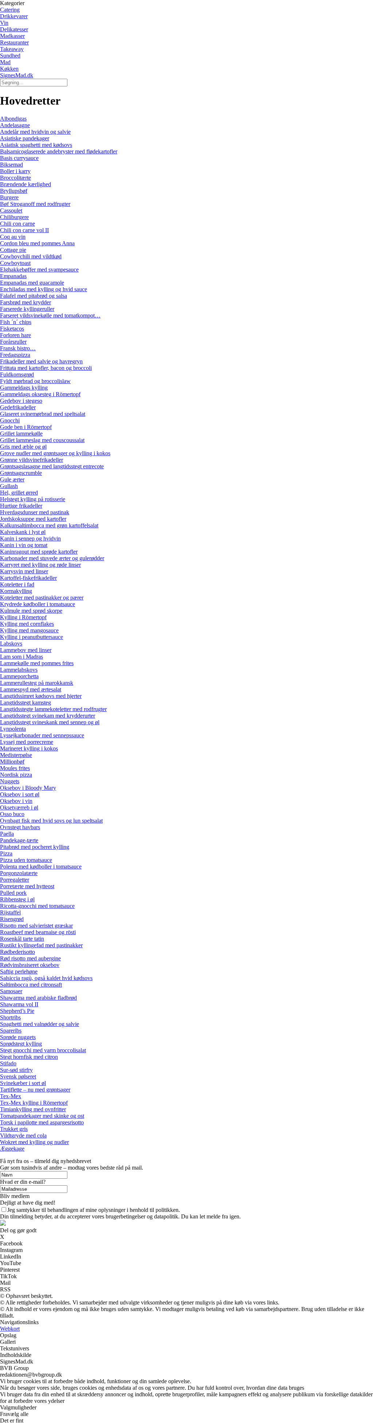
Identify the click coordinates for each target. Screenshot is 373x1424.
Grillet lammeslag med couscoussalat (42, 440)
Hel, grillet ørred (19, 492)
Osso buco (12, 814)
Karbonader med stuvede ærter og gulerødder (52, 558)
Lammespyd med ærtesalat (30, 689)
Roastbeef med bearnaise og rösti (38, 932)
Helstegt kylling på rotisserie (32, 499)
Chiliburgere (14, 217)
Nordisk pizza (16, 775)
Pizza (6, 853)
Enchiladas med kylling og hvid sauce (43, 289)
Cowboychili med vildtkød (31, 256)
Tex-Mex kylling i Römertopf (34, 1103)
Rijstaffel (10, 912)
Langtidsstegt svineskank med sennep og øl (49, 722)
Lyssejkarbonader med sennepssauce (42, 735)
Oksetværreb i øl (19, 807)
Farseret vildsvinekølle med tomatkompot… (50, 315)
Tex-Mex (10, 1096)
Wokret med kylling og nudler (34, 1142)
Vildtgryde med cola (23, 1135)
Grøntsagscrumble (21, 473)
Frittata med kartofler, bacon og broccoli (46, 368)
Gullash (9, 486)
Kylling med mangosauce (29, 630)
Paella (7, 834)
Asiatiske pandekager (24, 138)
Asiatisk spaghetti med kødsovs (36, 145)
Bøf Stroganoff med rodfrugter (35, 204)
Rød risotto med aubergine (30, 958)
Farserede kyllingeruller (27, 309)
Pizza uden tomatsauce (26, 860)
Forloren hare (15, 335)
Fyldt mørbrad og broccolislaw (35, 381)
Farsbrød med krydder (25, 302)
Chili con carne (17, 224)
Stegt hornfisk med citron (29, 1057)
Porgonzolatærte (19, 873)
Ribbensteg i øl (17, 899)
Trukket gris (14, 1129)
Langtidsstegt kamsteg (25, 702)
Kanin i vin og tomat (23, 545)
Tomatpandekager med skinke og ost (42, 1116)
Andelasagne (15, 125)
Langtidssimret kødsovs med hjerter (41, 696)
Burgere (9, 197)
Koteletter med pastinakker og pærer (41, 597)
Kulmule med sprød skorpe (31, 611)
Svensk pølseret (18, 1076)
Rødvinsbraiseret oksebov (29, 965)
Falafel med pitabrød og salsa (33, 296)
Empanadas (13, 276)
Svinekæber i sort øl (23, 1083)
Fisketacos (12, 328)
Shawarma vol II (19, 1004)
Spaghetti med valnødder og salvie (39, 1024)
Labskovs (11, 643)
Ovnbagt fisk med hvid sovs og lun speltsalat (51, 821)
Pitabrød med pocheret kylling (34, 847)
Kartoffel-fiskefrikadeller (28, 578)
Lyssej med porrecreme (26, 742)
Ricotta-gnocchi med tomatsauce (37, 906)
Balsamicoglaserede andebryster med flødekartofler (58, 151)
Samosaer (11, 991)
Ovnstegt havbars (20, 827)
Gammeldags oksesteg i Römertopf (40, 394)
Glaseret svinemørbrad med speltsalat (42, 414)
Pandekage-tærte (19, 840)
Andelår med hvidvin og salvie (35, 132)
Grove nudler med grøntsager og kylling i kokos (55, 453)
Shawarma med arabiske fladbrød (38, 998)
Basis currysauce (19, 158)
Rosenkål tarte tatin (22, 939)
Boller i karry (15, 171)
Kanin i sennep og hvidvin (30, 538)
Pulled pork (13, 893)
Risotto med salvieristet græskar (36, 925)
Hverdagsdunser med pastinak (34, 512)
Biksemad (11, 164)
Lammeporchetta (19, 676)
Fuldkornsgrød (17, 374)
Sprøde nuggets (18, 1037)
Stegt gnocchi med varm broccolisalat (43, 1050)
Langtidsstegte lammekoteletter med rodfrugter (53, 709)
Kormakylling (16, 591)
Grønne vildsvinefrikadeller (31, 460)
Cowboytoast (15, 263)
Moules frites (15, 768)
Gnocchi (10, 420)
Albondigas (13, 119)
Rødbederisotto (17, 952)
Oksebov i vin (16, 801)
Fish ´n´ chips (15, 322)
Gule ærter (12, 479)
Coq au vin (12, 237)
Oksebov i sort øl (19, 794)
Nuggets (9, 781)
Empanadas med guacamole (32, 283)
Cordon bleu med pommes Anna (37, 243)
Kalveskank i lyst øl (23, 532)
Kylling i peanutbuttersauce (31, 637)
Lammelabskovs (19, 670)
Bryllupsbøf (13, 191)
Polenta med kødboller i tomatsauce (41, 866)
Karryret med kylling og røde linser (40, 565)
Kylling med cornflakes (27, 624)
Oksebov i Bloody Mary (28, 788)
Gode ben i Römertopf (26, 427)
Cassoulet (11, 210)
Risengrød (12, 919)
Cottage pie (13, 250)
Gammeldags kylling (24, 388)
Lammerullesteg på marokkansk (36, 683)
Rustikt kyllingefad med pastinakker (41, 945)
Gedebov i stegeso (21, 401)
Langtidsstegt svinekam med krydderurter (47, 716)
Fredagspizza (15, 355)
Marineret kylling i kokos (29, 748)
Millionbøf (12, 761)
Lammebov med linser (25, 650)
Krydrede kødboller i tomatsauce (37, 604)
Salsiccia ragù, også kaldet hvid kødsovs (46, 978)
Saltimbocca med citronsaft (31, 985)
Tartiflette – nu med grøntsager (35, 1089)
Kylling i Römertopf (23, 617)
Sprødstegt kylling (21, 1044)
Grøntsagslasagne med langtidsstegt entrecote (52, 466)
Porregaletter (14, 880)
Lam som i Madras (21, 657)
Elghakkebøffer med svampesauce (39, 269)
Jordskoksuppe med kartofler (33, 519)
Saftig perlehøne (19, 971)
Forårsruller (13, 342)
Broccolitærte (15, 178)
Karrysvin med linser (24, 571)
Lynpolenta (13, 729)
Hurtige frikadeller (21, 506)
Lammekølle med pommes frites (37, 663)
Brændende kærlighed (25, 184)
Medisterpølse (16, 755)
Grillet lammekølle (21, 433)
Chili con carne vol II (24, 230)
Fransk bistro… (18, 348)
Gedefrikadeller (18, 407)
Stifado (8, 1063)
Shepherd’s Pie (17, 1011)
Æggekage (12, 1149)
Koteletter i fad (17, 584)
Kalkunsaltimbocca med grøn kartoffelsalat (49, 525)
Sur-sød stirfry (16, 1070)
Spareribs (10, 1030)
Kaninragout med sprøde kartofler (39, 552)
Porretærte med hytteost (27, 886)
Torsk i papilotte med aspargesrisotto (42, 1122)
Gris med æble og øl (23, 447)
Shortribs (10, 1017)
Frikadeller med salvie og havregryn (41, 361)
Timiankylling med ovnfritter (33, 1109)
